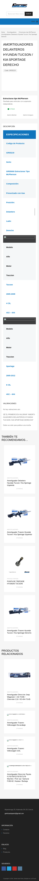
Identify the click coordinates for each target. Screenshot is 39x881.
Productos (6, 852)
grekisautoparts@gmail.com (14, 813)
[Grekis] (20, 7)
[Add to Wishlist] (16, 460)
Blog (4, 848)
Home (3, 32)
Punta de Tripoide (12, 578)
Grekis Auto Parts (18, 878)
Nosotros (6, 833)
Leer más (23, 460)
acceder (11, 425)
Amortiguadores (12, 32)
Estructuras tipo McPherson (27, 32)
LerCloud (33, 878)
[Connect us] (4, 868)
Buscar (28, 14)
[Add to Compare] (19, 460)
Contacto (6, 829)
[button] (33, 21)
